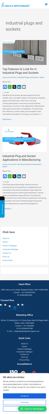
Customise (24, 402)
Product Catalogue (9, 245)
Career (5, 242)
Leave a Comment (9, 77)
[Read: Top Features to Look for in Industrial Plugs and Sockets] (24, 52)
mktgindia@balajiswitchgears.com (26, 331)
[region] (24, 393)
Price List (5, 256)
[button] (32, 408)
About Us (5, 238)
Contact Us (6, 253)
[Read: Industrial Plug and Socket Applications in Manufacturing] (24, 139)
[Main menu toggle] (46, 4)
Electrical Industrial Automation (29, 164)
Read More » (7, 119)
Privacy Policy (7, 260)
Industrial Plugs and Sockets (27, 77)
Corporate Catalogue (10, 249)
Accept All (24, 396)
